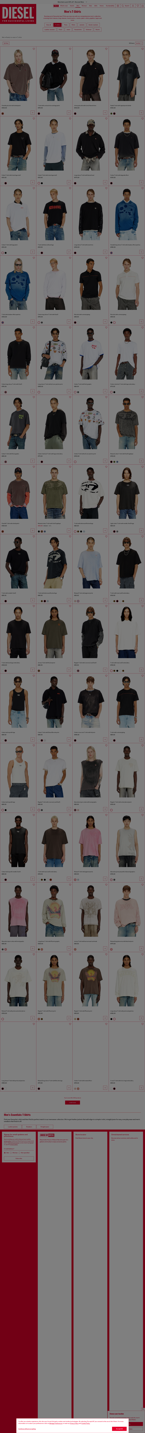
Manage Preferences (55, 1423)
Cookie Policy (85, 1423)
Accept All (119, 1429)
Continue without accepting (27, 1429)
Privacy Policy (74, 1423)
